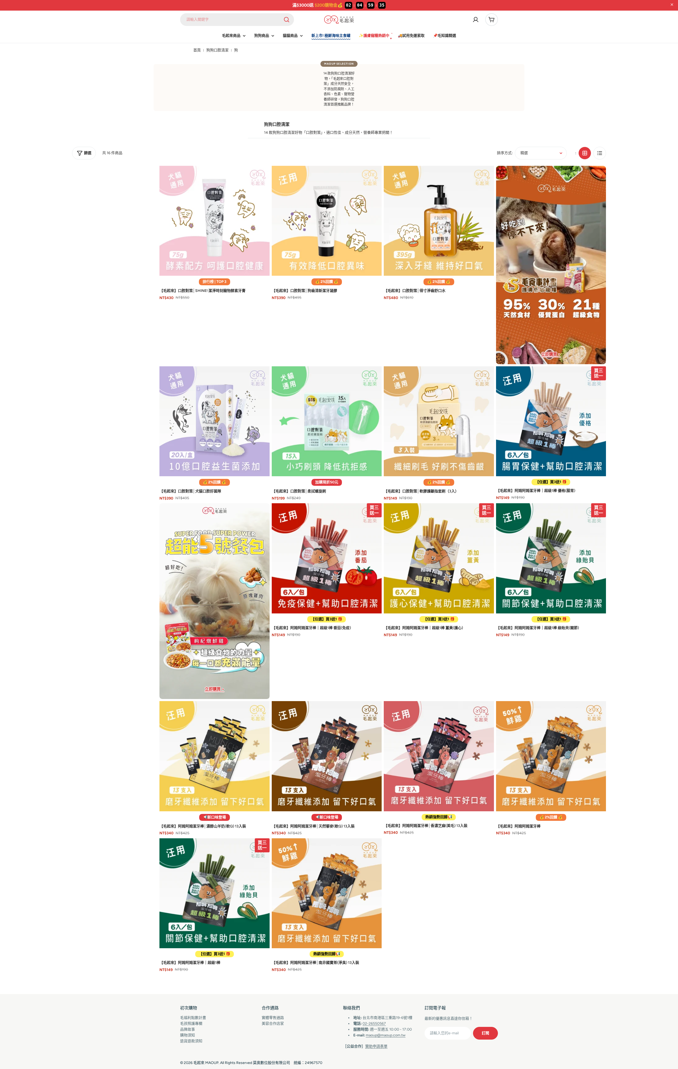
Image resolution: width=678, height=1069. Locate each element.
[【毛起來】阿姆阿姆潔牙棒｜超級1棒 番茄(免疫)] (327, 558)
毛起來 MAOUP (205, 1063)
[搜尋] (286, 19)
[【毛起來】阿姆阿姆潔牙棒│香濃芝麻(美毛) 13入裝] (439, 756)
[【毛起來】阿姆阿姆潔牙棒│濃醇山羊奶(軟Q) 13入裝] (214, 756)
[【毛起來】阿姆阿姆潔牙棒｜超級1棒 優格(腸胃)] (551, 421)
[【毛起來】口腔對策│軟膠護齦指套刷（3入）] (439, 421)
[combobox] (237, 19)
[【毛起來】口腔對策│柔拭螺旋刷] (327, 421)
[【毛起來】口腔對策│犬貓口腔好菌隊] (214, 421)
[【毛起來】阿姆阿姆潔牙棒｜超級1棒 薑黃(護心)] (439, 558)
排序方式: (505, 153)
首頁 (197, 50)
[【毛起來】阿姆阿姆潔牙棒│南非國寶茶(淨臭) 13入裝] (327, 893)
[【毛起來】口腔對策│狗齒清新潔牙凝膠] (327, 221)
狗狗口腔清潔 (217, 50)
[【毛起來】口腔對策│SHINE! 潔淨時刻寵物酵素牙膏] (214, 221)
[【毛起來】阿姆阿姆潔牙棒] (551, 756)
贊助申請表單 (376, 1046)
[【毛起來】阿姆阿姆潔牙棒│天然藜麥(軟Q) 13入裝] (327, 756)
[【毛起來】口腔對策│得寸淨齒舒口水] (439, 221)
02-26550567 (374, 1023)
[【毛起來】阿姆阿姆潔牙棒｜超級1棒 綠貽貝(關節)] (551, 558)
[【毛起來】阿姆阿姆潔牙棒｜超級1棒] (214, 893)
